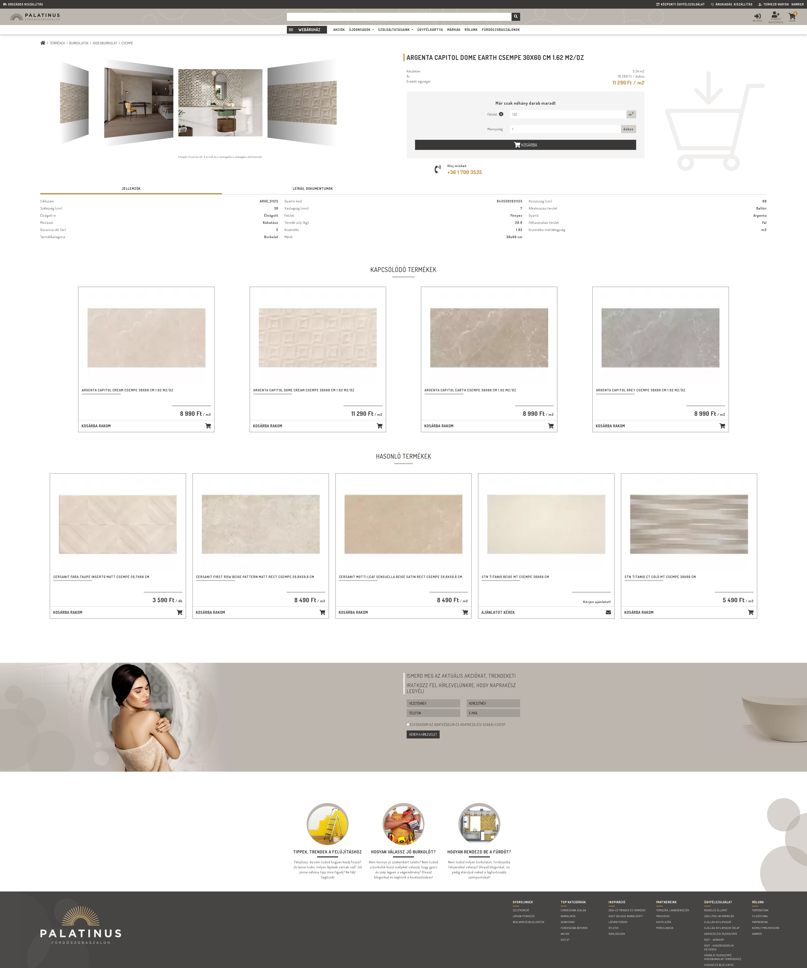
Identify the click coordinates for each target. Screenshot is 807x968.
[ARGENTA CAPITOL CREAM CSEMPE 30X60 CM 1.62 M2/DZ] (146, 337)
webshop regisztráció (776, 21)
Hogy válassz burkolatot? (626, 916)
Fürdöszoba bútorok (574, 928)
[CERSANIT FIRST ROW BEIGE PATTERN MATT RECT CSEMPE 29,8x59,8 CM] (260, 524)
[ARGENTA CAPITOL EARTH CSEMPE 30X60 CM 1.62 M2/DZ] (489, 337)
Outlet (565, 939)
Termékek (57, 43)
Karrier (797, 4)
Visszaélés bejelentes (719, 965)
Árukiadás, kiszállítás (734, 4)
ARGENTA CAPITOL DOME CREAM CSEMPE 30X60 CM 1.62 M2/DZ (304, 390)
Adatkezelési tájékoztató (720, 933)
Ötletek (614, 928)
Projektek (663, 916)
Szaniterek (568, 922)
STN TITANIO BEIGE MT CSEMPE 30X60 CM (515, 577)
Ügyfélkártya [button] (430, 30)
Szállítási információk (719, 916)
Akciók (565, 933)
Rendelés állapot (715, 910)
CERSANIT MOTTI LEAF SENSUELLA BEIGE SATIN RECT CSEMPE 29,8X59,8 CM (400, 577)
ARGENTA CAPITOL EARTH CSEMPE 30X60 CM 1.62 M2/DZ (470, 390)
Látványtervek (618, 922)
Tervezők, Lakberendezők (672, 910)
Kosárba (528, 145)
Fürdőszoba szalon (573, 910)
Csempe (127, 43)
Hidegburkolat (105, 43)
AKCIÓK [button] (339, 30)
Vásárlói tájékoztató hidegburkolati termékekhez (722, 957)
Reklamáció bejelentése (529, 922)
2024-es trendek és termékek (627, 910)
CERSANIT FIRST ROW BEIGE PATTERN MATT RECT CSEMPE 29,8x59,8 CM (255, 577)
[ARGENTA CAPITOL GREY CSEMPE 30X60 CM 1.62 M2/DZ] (660, 337)
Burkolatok (79, 43)
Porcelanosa (664, 928)
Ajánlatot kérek (498, 612)
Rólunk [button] (471, 30)
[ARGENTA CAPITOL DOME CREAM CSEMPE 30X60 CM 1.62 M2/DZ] (318, 337)
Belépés (757, 21)
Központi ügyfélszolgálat (684, 4)
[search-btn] (516, 17)
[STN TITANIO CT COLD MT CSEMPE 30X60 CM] (689, 524)
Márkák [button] (453, 30)
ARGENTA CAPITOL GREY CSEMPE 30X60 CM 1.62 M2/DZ (640, 390)
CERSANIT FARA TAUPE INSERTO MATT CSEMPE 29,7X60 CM (101, 577)
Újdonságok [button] (360, 30)
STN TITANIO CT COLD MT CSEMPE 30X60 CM (660, 577)
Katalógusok (617, 933)
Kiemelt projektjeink (765, 928)
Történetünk (760, 910)
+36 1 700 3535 (464, 172)
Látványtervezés (524, 916)
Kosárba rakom (96, 426)
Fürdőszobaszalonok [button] (501, 30)
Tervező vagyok (776, 4)
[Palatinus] (43, 43)
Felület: (493, 114)
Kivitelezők (663, 922)
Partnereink (760, 922)
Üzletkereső (521, 910)
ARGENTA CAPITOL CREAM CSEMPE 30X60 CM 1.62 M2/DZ (127, 390)
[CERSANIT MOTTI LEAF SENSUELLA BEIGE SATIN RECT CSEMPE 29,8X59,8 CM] (403, 524)
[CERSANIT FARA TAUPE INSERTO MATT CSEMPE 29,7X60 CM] (118, 524)
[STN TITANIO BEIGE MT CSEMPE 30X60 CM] (546, 524)
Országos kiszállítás (25, 4)
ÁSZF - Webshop (714, 939)
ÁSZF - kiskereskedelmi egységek (719, 947)
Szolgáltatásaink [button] (394, 30)
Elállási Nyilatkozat (717, 922)
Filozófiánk (760, 916)
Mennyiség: (496, 129)
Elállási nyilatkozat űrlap (722, 928)
